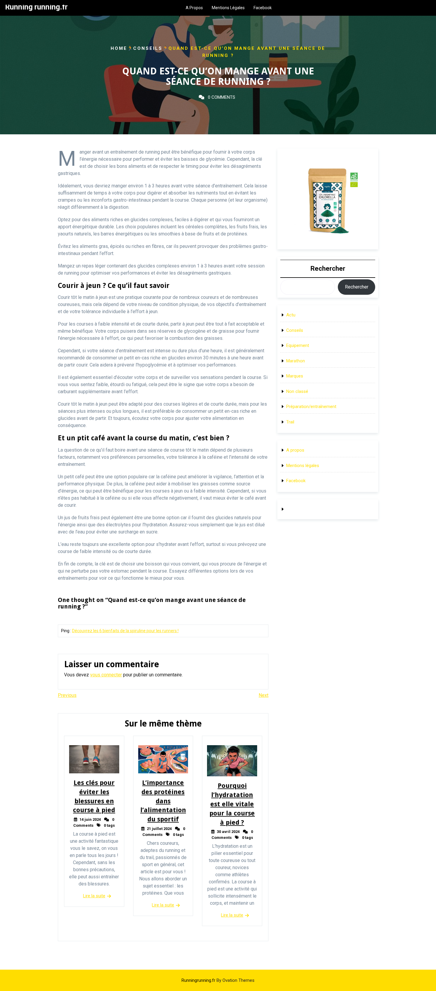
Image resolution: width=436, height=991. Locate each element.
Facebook (263, 7)
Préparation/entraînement (311, 406)
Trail (290, 422)
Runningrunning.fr (218, 980)
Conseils (148, 48)
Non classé (297, 391)
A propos (194, 7)
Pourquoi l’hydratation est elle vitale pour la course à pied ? (232, 804)
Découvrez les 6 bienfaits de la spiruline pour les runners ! (125, 630)
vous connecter (106, 675)
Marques (294, 376)
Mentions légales (228, 7)
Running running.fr (36, 7)
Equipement (297, 345)
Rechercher (328, 268)
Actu (290, 315)
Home (119, 48)
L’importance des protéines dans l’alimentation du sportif (163, 801)
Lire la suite (94, 895)
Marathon (295, 361)
